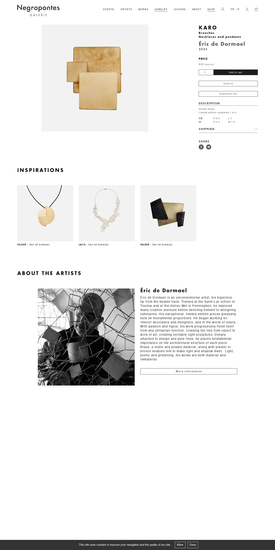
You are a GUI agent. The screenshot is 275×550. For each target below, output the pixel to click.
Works (143, 9)
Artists (126, 9)
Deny (193, 544)
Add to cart (235, 72)
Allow (180, 544)
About (196, 9)
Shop (211, 9)
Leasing (180, 9)
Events (108, 9)
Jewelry (161, 9)
